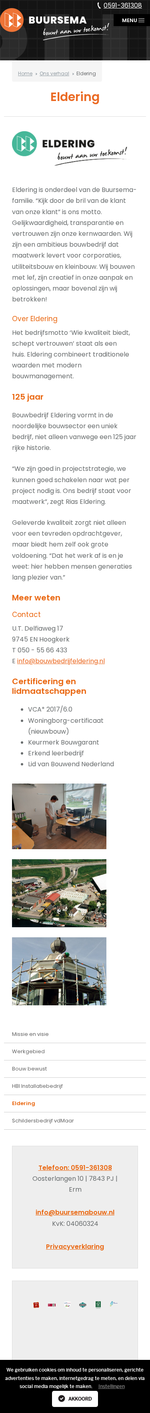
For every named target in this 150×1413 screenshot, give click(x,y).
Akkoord (79, 1399)
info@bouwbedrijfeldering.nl (61, 661)
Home (25, 71)
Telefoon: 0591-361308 (75, 1167)
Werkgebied (28, 1051)
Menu (128, 22)
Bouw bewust (29, 1069)
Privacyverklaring (75, 1246)
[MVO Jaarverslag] (114, 1303)
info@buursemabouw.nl (75, 1212)
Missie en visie (30, 1034)
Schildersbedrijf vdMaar (43, 1120)
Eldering (23, 1103)
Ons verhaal (54, 71)
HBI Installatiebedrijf (37, 1086)
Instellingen (111, 1386)
